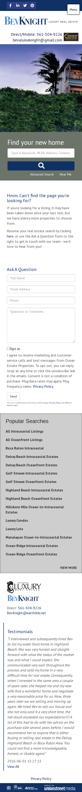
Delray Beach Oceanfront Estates (31, 465)
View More (68, 568)
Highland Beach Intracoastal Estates (34, 490)
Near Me (66, 174)
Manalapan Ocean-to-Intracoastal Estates (39, 537)
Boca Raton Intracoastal (25, 448)
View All (13, 767)
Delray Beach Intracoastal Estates (32, 456)
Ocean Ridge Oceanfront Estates (31, 554)
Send (13, 396)
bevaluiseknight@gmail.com (37, 40)
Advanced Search (42, 174)
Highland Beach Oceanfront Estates (34, 498)
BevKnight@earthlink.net (26, 613)
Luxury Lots (14, 529)
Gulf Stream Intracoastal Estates (31, 473)
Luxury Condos (17, 520)
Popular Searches (27, 421)
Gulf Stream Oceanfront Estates (31, 482)
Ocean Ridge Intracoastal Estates (32, 546)
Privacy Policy (43, 386)
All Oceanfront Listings (24, 440)
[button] (41, 165)
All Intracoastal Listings (25, 431)
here (10, 236)
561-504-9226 (49, 34)
